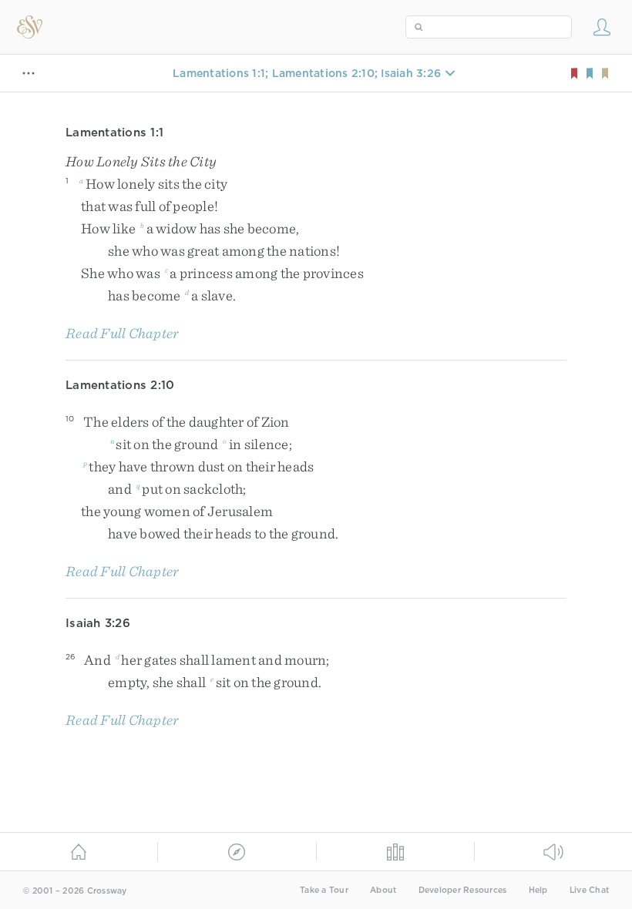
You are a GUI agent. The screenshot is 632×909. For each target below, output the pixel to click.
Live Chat (589, 890)
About (383, 890)
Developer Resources (463, 890)
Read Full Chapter (122, 333)
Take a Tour (324, 890)
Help (538, 890)
